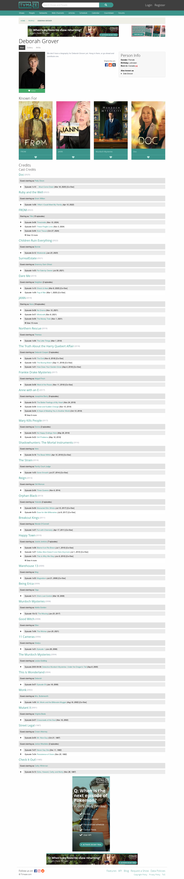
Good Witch (26, 619)
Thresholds (41, 222)
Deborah (38, 678)
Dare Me (24, 276)
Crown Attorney (41, 731)
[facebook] (106, 65)
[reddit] (110, 65)
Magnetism (41, 578)
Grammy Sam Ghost (43, 264)
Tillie (31, 216)
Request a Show (140, 871)
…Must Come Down (45, 186)
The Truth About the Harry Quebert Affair (46, 346)
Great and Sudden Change (48, 406)
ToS (163, 875)
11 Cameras (27, 637)
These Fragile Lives (45, 226)
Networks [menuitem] (43, 13)
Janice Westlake (41, 743)
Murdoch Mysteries (104, 151)
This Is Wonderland (31, 672)
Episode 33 (41, 684)
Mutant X (25, 708)
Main (22, 47)
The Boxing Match (44, 362)
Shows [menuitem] (21, 13)
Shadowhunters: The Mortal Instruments (46, 443)
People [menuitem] (32, 13)
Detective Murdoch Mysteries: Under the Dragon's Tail (64, 666)
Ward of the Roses (44, 384)
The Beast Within (44, 454)
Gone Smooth (42, 472)
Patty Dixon (39, 180)
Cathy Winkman (41, 765)
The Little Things (43, 340)
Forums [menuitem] (121, 13)
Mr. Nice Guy (42, 737)
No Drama (41, 310)
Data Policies (158, 871)
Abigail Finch (40, 378)
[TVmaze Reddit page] (42, 871)
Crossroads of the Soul (46, 720)
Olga (37, 589)
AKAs (38, 47)
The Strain (25, 460)
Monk (22, 690)
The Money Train (44, 318)
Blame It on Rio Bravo (46, 547)
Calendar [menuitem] (96, 13)
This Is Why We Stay (45, 556)
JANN (60, 151)
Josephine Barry (41, 396)
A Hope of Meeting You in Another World (53, 410)
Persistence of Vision (45, 754)
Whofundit (41, 314)
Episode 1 (41, 649)
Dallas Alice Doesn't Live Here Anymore (53, 552)
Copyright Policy (140, 875)
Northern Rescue (30, 328)
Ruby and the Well (31, 192)
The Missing (43, 613)
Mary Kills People (30, 420)
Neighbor (38, 282)
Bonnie (37, 246)
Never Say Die (43, 750)
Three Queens (43, 490)
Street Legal (27, 725)
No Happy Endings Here (47, 432)
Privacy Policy (154, 875)
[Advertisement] (73, 31)
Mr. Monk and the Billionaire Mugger (51, 702)
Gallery (30, 47)
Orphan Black (28, 496)
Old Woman (39, 484)
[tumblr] (114, 65)
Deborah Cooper (41, 352)
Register (160, 5)
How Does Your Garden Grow (49, 366)
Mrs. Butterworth (41, 696)
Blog (126, 871)
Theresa (38, 334)
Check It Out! (27, 760)
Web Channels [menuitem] (58, 13)
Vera (36, 448)
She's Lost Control (44, 596)
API (120, 871)
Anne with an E (29, 390)
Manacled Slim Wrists (46, 508)
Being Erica (26, 584)
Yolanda (38, 502)
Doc (135, 151)
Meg (36, 572)
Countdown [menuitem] (109, 13)
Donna (37, 426)
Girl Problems (42, 437)
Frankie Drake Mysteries (35, 372)
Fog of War (41, 292)
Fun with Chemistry (45, 530)
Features (111, 871)
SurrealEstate (28, 258)
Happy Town (27, 535)
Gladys (38, 643)
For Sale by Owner (44, 270)
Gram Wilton (40, 198)
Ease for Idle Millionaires (47, 512)
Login (148, 5)
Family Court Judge (43, 466)
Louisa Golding (41, 660)
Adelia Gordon (40, 607)
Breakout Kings (29, 518)
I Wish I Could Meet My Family (49, 204)
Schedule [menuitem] (83, 13)
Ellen (37, 625)
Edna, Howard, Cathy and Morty (50, 771)
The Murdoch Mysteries (34, 654)
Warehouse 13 (28, 566)
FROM (23, 151)
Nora (31, 304)
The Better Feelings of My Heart (50, 402)
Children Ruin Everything (35, 240)
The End (40, 358)
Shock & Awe (42, 288)
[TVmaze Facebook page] (35, 871)
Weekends (41, 252)
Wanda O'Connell (42, 523)
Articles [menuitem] (72, 13)
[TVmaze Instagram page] (39, 871)
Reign (22, 478)
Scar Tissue (42, 230)
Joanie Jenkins (41, 541)
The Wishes (42, 631)
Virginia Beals (40, 713)
